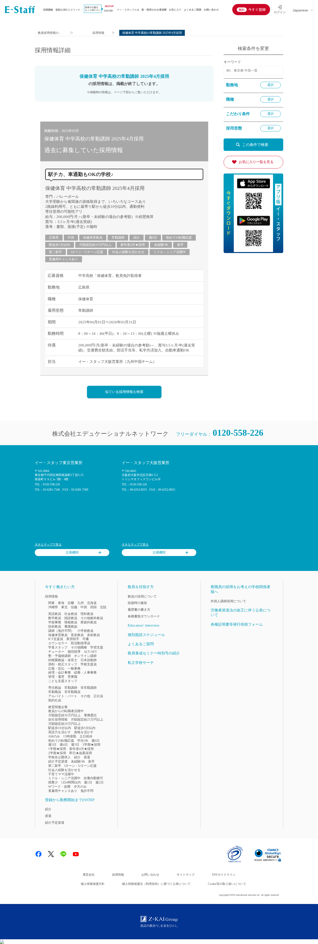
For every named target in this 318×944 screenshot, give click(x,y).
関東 (51, 603)
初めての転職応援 (179, 237)
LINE (63, 854)
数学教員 (54, 618)
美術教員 (93, 635)
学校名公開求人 (59, 757)
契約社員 (54, 700)
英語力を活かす (59, 732)
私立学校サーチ (141, 663)
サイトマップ (186, 874)
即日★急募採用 (80, 753)
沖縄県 (53, 607)
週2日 (99, 782)
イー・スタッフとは (128, 9)
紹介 (136, 237)
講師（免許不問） (61, 631)
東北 (64, 607)
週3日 (75, 744)
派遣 (87, 757)
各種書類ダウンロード (144, 616)
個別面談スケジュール (146, 635)
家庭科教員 (88, 622)
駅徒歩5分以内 (59, 245)
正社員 (98, 696)
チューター (56, 651)
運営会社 (89, 874)
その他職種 (79, 647)
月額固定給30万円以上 (64, 715)
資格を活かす (83, 732)
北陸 (103, 607)
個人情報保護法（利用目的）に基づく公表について (156, 884)
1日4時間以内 (71, 782)
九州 (80, 603)
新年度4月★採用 (132, 245)
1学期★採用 (57, 749)
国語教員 (70, 618)
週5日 (52, 744)
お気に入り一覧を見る (256, 162)
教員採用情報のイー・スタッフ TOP (50, 33)
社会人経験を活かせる (128, 252)
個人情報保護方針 (93, 884)
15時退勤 (69, 736)
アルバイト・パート (62, 696)
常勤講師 (118, 237)
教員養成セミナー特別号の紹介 (154, 653)
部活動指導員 (80, 643)
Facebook (38, 854)
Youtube (76, 854)
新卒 (180, 245)
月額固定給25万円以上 (87, 719)
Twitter (51, 854)
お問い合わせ (211, 9)
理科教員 (86, 614)
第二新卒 (55, 252)
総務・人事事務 (85, 672)
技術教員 (54, 626)
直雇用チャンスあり (63, 259)
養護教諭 (70, 626)
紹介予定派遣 (58, 761)
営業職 (72, 677)
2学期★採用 (57, 753)
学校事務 (54, 622)
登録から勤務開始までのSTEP (69, 800)
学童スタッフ (58, 647)
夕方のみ (80, 786)
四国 (93, 607)
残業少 (53, 782)
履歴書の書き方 (139, 609)
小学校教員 (85, 631)
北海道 (92, 603)
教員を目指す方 (141, 587)
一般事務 (74, 668)
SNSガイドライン (224, 874)
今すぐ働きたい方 (60, 587)
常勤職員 (54, 692)
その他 (85, 696)
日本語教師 (88, 660)
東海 (61, 603)
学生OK (82, 740)
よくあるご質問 (192, 9)
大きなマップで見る (48, 544)
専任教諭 (54, 687)
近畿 (71, 603)
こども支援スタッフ (62, 681)
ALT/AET (90, 651)
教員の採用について (142, 596)
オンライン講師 (85, 656)
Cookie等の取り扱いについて (227, 884)
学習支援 (96, 647)
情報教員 (70, 622)
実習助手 (72, 639)
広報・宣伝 (56, 668)
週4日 (64, 744)
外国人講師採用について (228, 601)
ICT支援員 (55, 639)
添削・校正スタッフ (62, 664)
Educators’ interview (143, 625)
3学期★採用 (91, 744)
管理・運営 (56, 677)
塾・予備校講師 (59, 656)
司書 (85, 639)
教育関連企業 (58, 707)
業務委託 (90, 715)
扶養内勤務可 (93, 778)
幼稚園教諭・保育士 (62, 660)
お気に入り (175, 9)
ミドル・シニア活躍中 (170, 252)
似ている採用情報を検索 (124, 392)
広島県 (54, 237)
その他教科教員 (91, 618)
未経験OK (161, 245)
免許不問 (86, 791)
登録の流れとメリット (67, 9)
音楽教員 (77, 635)
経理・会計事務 (59, 672)
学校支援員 (88, 664)
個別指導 (74, 651)
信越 (74, 607)
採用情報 (48, 9)
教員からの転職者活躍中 (66, 711)
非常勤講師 (88, 687)
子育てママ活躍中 (61, 774)
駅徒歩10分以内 (59, 728)
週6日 (153, 237)
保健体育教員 (92, 237)
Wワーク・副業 (59, 786)
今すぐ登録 (257, 9)
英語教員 (54, 614)
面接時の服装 (137, 603)
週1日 (88, 782)
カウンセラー (58, 643)
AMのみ (54, 736)
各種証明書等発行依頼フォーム (237, 624)
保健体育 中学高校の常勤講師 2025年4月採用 (95, 188)
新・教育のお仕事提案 (154, 9)
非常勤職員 (72, 692)
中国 (71, 237)
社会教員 (70, 614)
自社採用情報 (58, 719)
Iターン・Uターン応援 (87, 252)
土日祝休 (86, 736)
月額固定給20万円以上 (95, 245)
